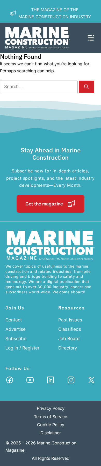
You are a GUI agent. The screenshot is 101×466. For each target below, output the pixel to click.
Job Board (69, 338)
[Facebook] (9, 381)
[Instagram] (71, 381)
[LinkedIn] (50, 381)
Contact (13, 319)
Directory (67, 348)
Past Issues (70, 319)
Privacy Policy (50, 408)
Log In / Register (22, 348)
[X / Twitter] (91, 381)
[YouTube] (30, 381)
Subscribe (15, 338)
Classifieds (69, 329)
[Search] (86, 87)
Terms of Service (50, 416)
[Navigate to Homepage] (43, 38)
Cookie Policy (50, 424)
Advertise (15, 329)
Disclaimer (50, 432)
